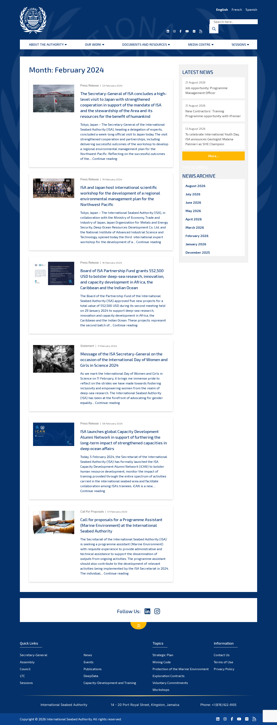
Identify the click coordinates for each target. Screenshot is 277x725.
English (222, 9)
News (88, 655)
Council (25, 669)
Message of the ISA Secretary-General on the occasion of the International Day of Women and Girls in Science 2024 (124, 359)
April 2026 (194, 219)
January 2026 (196, 244)
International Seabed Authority (69, 719)
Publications (93, 669)
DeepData (91, 676)
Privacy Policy (224, 669)
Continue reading (104, 158)
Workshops (160, 689)
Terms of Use (223, 662)
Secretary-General (33, 655)
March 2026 (195, 227)
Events (88, 662)
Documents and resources (144, 44)
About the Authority (46, 44)
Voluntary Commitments (170, 683)
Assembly (27, 662)
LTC (22, 676)
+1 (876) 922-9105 (224, 705)
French (237, 9)
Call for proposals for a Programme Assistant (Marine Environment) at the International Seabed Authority (121, 525)
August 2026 (195, 186)
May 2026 (193, 211)
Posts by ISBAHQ (194, 167)
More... (213, 156)
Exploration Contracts (168, 676)
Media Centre (199, 44)
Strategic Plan (162, 655)
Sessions (239, 44)
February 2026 (197, 236)
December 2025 (198, 252)
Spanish (251, 9)
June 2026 (193, 202)
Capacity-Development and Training (110, 683)
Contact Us (222, 655)
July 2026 (193, 194)
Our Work (93, 44)
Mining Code (161, 662)
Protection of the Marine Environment (180, 669)
